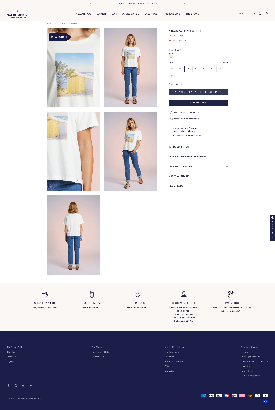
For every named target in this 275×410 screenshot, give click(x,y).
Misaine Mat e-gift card (175, 347)
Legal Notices (247, 366)
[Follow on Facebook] (8, 385)
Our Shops (97, 347)
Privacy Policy (247, 371)
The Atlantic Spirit (14, 347)
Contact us (169, 371)
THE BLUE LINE (171, 14)
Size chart (223, 63)
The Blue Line (13, 352)
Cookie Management (250, 375)
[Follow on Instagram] (15, 385)
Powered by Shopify (34, 398)
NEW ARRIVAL (83, 14)
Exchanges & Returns (250, 357)
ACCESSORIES (130, 14)
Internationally (98, 357)
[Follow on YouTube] (23, 385)
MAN (114, 14)
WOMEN (101, 14)
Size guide (169, 357)
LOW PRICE (151, 14)
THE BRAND (192, 14)
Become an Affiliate (100, 352)
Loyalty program (172, 352)
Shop (56, 24)
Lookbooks (12, 357)
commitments (230, 303)
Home (49, 24)
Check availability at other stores (186, 136)
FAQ (167, 366)
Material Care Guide (174, 361)
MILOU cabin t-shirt (69, 24)
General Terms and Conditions (254, 361)
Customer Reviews (249, 347)
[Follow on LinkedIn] (30, 385)
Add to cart (198, 103)
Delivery (244, 352)
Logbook (11, 361)
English (241, 14)
